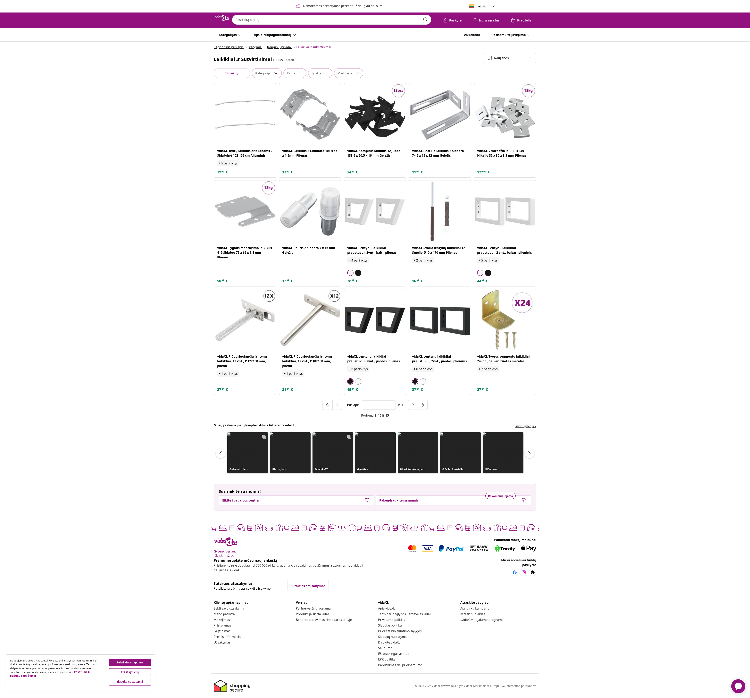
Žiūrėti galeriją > (525, 426)
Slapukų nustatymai (392, 637)
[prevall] (328, 405)
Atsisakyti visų (130, 672)
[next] (413, 405)
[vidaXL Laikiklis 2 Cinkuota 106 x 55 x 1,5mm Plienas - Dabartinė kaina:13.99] (310, 114)
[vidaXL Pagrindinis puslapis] (221, 18)
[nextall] (422, 405)
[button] (247, 452)
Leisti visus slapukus (130, 662)
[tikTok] (533, 572)
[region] (80, 673)
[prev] (337, 405)
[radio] (350, 273)
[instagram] (524, 572)
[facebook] (515, 572)
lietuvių (482, 6)
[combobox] (331, 20)
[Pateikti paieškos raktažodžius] (425, 19)
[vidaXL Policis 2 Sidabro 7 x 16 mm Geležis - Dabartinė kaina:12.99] (310, 211)
